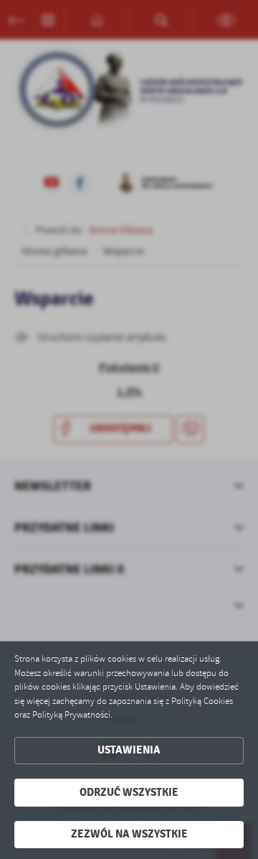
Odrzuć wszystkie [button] (129, 792)
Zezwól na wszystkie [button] (129, 834)
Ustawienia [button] (129, 750)
